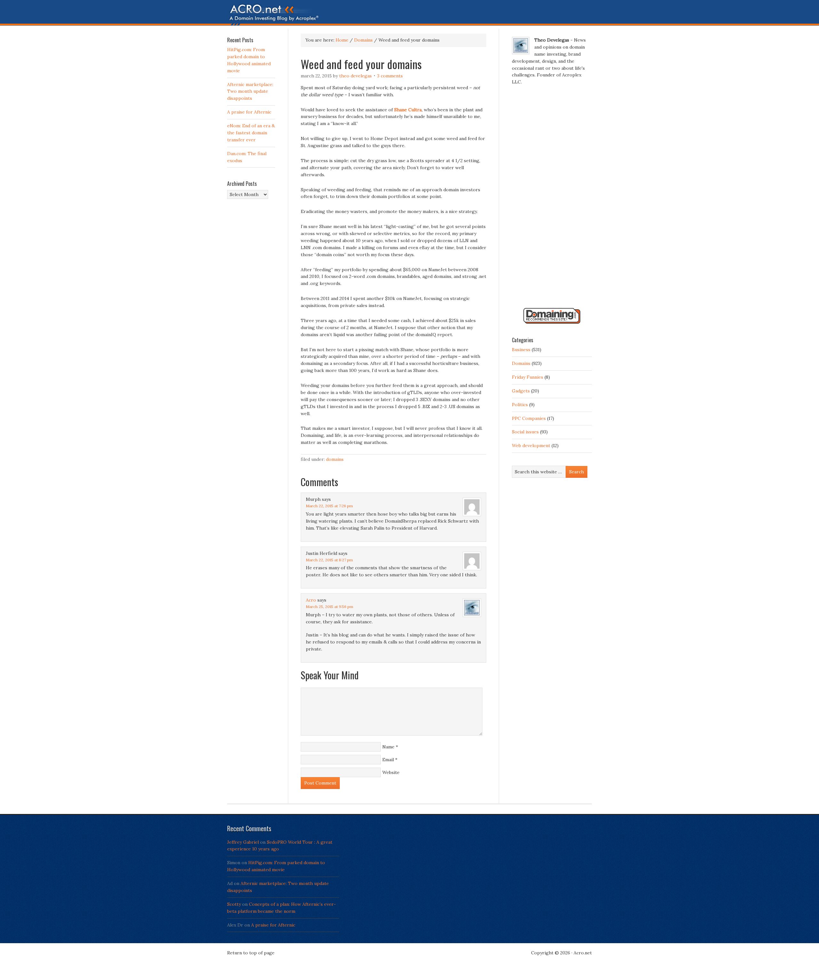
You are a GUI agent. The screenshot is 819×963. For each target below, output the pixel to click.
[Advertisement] (552, 199)
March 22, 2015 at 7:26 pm (329, 505)
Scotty (234, 904)
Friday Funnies (527, 377)
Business (521, 349)
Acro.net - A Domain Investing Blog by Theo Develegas (409, 14)
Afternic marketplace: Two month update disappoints (250, 91)
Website (391, 772)
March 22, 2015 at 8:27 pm (329, 559)
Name (388, 747)
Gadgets (521, 391)
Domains (335, 459)
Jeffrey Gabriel (243, 842)
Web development (531, 445)
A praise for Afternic (249, 112)
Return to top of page (250, 953)
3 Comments (390, 76)
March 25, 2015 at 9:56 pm (329, 606)
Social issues (525, 432)
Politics (520, 404)
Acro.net (583, 953)
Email (388, 759)
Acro (311, 600)
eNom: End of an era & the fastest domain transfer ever (251, 133)
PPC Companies (529, 418)
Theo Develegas (355, 76)
